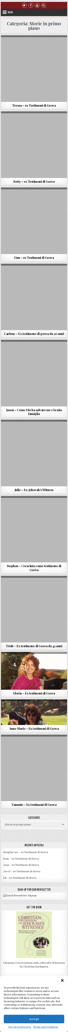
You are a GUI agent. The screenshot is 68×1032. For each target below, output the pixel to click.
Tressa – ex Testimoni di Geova (34, 105)
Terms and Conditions (45, 1027)
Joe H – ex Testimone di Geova (21, 871)
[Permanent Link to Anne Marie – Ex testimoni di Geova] (34, 712)
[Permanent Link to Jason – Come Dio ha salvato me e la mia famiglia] (34, 373)
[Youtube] (37, 5)
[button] (62, 980)
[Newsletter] (20, 895)
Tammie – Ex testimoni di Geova (33, 804)
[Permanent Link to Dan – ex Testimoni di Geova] (34, 220)
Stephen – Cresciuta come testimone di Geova (34, 568)
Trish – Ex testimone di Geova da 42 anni (34, 646)
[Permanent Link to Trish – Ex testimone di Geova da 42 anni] (34, 609)
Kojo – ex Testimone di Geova (21, 858)
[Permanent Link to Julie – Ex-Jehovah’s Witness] (34, 453)
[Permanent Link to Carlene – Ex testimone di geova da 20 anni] (34, 297)
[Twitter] (24, 5)
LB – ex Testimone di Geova (19, 877)
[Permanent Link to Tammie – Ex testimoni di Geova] (34, 768)
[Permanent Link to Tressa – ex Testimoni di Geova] (34, 68)
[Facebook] (30, 5)
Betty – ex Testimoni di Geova (34, 181)
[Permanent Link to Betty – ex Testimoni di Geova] (34, 144)
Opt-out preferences (19, 1027)
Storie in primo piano (53, 44)
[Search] (43, 5)
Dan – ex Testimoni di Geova (34, 257)
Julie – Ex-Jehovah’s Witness (34, 490)
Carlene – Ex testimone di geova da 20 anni (34, 333)
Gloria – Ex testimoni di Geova (34, 693)
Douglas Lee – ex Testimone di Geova (25, 852)
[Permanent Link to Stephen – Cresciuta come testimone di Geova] (34, 529)
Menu (10, 12)
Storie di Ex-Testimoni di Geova (20, 44)
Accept (34, 1019)
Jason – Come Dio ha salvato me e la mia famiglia (34, 412)
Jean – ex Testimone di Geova (21, 865)
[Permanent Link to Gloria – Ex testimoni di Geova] (34, 671)
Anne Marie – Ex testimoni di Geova (34, 728)
